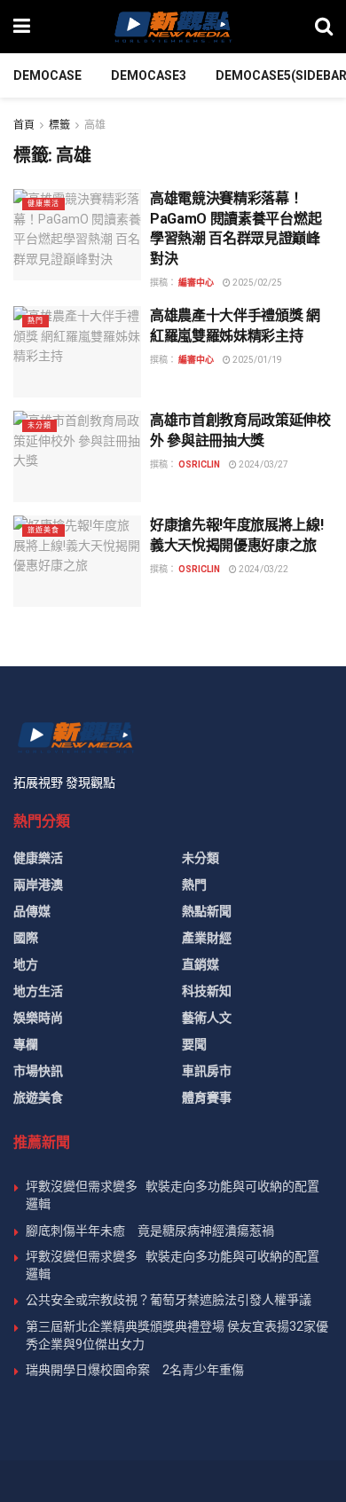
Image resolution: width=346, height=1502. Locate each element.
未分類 (39, 425)
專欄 (25, 1044)
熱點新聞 (207, 911)
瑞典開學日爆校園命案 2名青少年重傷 (135, 1370)
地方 (25, 964)
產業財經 (207, 938)
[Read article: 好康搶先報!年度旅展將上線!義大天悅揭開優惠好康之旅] (77, 561)
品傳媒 (32, 911)
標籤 (59, 125)
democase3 (148, 75)
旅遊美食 (43, 530)
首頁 (24, 125)
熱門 (35, 321)
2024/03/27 (262, 464)
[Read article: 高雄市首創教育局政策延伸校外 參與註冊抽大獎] (77, 456)
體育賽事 (207, 1097)
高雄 (95, 125)
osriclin (199, 464)
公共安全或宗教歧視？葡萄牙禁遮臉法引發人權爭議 (168, 1300)
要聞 (194, 1044)
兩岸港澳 (38, 884)
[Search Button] (324, 26)
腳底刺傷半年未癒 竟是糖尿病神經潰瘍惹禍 (150, 1230)
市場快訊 (38, 1071)
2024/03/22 (262, 569)
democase (47, 75)
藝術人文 (207, 1018)
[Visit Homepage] (172, 26)
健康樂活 (43, 204)
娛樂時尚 (38, 1018)
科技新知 (207, 991)
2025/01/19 (256, 360)
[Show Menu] (21, 26)
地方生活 (38, 991)
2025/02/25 (256, 282)
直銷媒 (200, 964)
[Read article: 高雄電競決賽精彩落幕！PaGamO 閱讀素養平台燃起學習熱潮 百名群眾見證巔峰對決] (77, 234)
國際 (25, 938)
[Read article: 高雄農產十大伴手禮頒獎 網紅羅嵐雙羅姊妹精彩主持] (77, 351)
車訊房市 (207, 1071)
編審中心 (196, 282)
